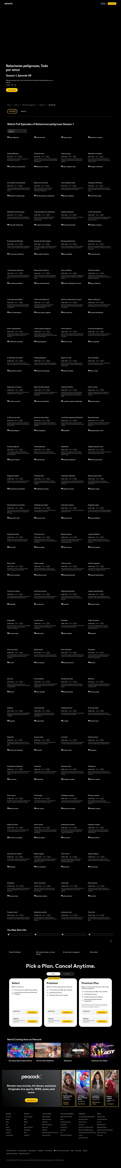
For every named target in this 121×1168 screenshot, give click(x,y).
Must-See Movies (47, 1124)
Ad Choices (48, 1150)
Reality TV (45, 1122)
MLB (25, 1132)
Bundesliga (27, 1130)
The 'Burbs (63, 1130)
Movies (8, 1119)
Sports (7, 1127)
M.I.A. (61, 1119)
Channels (8, 1130)
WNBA (26, 1122)
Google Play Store (102, 1127)
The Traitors (63, 1124)
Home (9, 105)
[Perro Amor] (101, 942)
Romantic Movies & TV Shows (50, 1132)
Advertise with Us (12, 1153)
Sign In (103, 3)
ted (61, 1132)
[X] (99, 1154)
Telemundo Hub (46, 1135)
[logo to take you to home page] (9, 4)
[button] (20, 1050)
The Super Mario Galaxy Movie (87, 1116)
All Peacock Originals (66, 1135)
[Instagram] (112, 1149)
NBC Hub (44, 1130)
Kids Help (78, 1150)
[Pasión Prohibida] (20, 942)
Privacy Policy (22, 1150)
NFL (25, 1124)
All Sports (26, 1135)
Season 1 (42, 105)
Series (16, 105)
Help (72, 1150)
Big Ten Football (28, 1127)
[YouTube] (107, 1149)
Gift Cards (99, 1135)
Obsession (81, 1124)
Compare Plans (101, 1116)
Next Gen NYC (82, 1122)
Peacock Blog (9, 1135)
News (7, 1122)
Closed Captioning (102, 1119)
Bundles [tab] (67, 974)
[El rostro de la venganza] (74, 942)
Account (99, 1122)
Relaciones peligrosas (28, 105)
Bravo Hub (45, 1127)
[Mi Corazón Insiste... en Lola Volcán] (47, 942)
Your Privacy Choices (62, 1150)
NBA (25, 1119)
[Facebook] (99, 1149)
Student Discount (101, 1132)
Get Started (112, 3)
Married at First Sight (66, 1116)
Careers (85, 1150)
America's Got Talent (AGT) (86, 1127)
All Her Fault (63, 1127)
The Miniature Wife (65, 1122)
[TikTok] (103, 1149)
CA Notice (41, 1150)
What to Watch (46, 1116)
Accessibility (32, 1150)
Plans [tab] (53, 974)
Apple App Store (101, 1124)
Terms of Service (12, 1150)
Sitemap (8, 1132)
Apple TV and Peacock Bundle (105, 1130)
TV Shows (8, 1116)
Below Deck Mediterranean (86, 1130)
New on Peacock (46, 1119)
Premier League (28, 1116)
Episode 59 (52, 105)
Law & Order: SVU (83, 1137)
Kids (7, 1124)
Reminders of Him (83, 1119)
